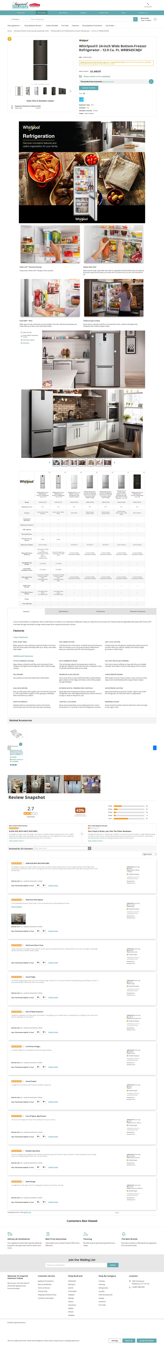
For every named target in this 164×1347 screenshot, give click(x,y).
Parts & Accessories (105, 1295)
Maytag (71, 1298)
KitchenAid (72, 1281)
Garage (101, 1298)
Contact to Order (88, 88)
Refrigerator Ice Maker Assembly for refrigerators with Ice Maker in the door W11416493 (16, 752)
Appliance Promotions (46, 1281)
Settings (115, 1341)
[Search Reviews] (89, 848)
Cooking (102, 1281)
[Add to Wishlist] (151, 81)
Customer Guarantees (46, 1298)
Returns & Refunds (44, 1284)
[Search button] (135, 19)
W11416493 (13, 757)
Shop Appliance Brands (32, 25)
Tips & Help (109, 25)
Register (148, 20)
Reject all (128, 1341)
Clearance (102, 1302)
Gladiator (71, 1295)
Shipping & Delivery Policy (47, 1295)
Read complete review (16, 841)
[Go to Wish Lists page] (155, 19)
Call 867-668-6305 (138, 1287)
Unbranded (72, 1291)
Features (26, 611)
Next (117, 1213)
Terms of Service (44, 1288)
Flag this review (53, 885)
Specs (63, 611)
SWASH (70, 1308)
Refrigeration (103, 1288)
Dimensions (100, 611)
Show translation (16, 907)
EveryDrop (72, 1305)
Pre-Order (102, 1305)
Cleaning (102, 1284)
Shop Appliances (13, 25)
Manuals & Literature (137, 611)
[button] (148, 4)
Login (143, 20)
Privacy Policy (42, 1291)
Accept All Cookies (147, 1341)
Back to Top (27, 1212)
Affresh (70, 1312)
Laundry (101, 1291)
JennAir (70, 1288)
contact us (93, 76)
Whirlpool (71, 1284)
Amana (70, 1302)
